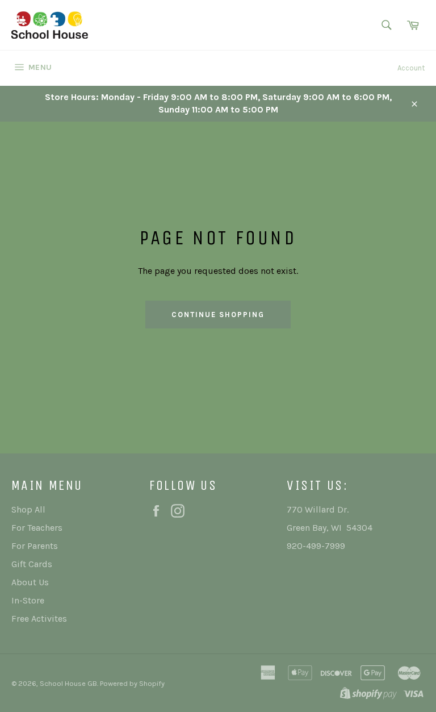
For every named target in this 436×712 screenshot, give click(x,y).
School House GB (68, 683)
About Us (30, 582)
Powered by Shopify (132, 683)
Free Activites (39, 618)
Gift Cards (31, 564)
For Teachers (36, 527)
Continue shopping (217, 314)
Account (411, 68)
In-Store (27, 600)
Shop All (28, 509)
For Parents (34, 545)
